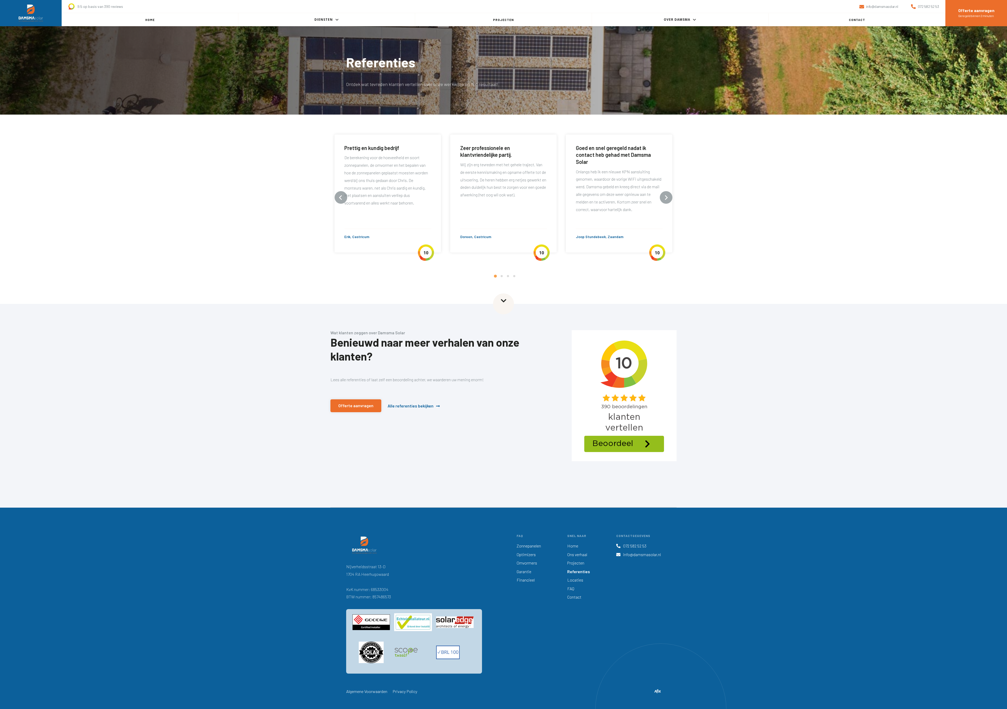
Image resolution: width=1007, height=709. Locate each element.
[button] (326, 20)
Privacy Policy (405, 691)
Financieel (526, 579)
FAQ (570, 588)
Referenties (578, 571)
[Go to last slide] (341, 197)
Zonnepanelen (529, 545)
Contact (574, 596)
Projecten (575, 562)
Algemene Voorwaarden (366, 691)
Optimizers (526, 554)
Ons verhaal (577, 554)
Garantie (524, 571)
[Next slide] (666, 197)
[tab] (495, 276)
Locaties (575, 579)
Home (572, 545)
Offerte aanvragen (355, 405)
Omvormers (527, 562)
